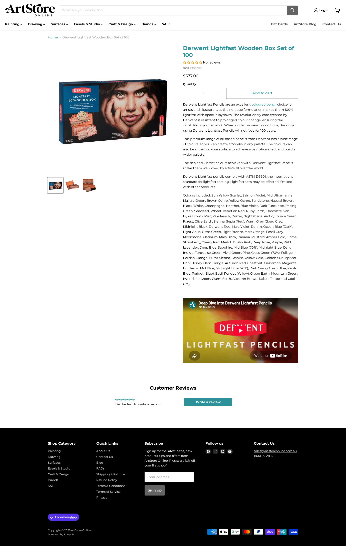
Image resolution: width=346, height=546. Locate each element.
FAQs (100, 468)
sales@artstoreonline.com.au (275, 451)
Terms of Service (108, 492)
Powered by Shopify (61, 534)
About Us (103, 451)
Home (53, 37)
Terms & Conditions (110, 486)
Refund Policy (106, 480)
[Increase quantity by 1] (218, 93)
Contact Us (331, 24)
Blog (99, 462)
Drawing (35, 24)
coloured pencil (263, 104)
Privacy (101, 497)
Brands (148, 24)
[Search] (292, 10)
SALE (166, 24)
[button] (192, 62)
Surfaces (58, 24)
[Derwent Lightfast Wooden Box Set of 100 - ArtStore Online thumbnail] (55, 185)
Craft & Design (121, 24)
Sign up (155, 490)
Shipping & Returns (110, 474)
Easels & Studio (87, 24)
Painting (12, 24)
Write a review (208, 402)
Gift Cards (279, 24)
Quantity (189, 84)
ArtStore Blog (305, 24)
